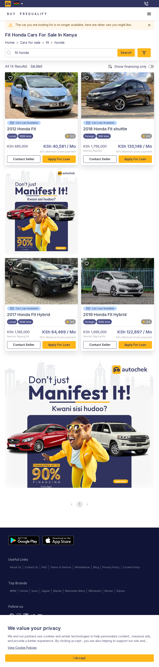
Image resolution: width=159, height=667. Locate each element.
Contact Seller (23, 159)
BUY (11, 14)
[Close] (149, 25)
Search (126, 52)
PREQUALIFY (34, 14)
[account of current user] (149, 14)
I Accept (79, 658)
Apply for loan (59, 159)
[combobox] (19, 3)
